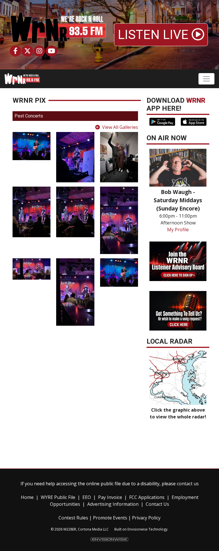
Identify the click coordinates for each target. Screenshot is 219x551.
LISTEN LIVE (155, 34)
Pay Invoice (110, 497)
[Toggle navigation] (206, 78)
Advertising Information (113, 504)
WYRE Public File (58, 497)
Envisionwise (137, 529)
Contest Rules (73, 518)
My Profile (178, 229)
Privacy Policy (146, 518)
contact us (188, 483)
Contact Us (157, 504)
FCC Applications (147, 497)
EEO (86, 497)
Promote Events (110, 518)
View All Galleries (120, 127)
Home (27, 497)
